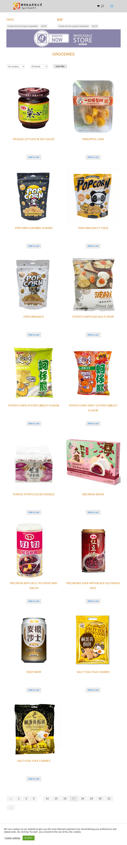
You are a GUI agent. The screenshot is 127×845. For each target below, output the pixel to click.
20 (100, 798)
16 (65, 798)
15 (56, 798)
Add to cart (33, 157)
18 (82, 798)
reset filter (60, 66)
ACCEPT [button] (28, 838)
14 (47, 798)
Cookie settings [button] (12, 838)
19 (91, 798)
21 (109, 798)
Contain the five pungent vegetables (23, 26)
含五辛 (44, 26)
